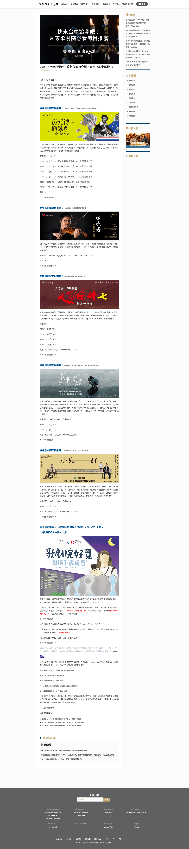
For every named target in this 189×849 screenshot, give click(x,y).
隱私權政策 (97, 839)
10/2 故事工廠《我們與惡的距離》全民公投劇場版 (81, 366)
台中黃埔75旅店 (141, 812)
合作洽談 (68, 839)
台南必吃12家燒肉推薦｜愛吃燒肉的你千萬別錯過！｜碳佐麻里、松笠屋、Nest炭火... (138, 44)
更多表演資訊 (48, 198)
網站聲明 (78, 839)
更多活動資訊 (48, 619)
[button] (142, 4)
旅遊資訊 (106, 4)
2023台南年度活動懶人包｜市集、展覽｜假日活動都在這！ (62, 759)
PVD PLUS (110, 843)
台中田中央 (108, 812)
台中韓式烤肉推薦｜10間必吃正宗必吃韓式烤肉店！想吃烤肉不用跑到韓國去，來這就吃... (138, 54)
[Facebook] (120, 839)
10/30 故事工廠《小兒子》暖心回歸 (75, 451)
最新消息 (64, 4)
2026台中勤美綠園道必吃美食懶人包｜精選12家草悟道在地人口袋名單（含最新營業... (138, 33)
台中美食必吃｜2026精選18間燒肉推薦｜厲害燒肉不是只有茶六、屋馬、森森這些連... (138, 23)
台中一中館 (76, 812)
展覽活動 (131, 85)
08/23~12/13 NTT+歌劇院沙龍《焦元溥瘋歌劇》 (80, 109)
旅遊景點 (95, 4)
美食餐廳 (83, 4)
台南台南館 (49, 818)
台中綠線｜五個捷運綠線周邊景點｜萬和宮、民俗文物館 (61, 726)
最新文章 (74, 4)
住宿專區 (116, 4)
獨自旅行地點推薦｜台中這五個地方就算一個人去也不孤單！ (63, 722)
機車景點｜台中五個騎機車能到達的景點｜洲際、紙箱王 (61, 719)
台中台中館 (48, 812)
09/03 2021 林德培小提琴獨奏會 (74, 208)
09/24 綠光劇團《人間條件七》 (74, 276)
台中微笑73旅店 (130, 812)
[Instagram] (114, 839)
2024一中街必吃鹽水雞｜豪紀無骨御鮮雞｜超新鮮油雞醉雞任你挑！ (65, 750)
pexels (115, 651)
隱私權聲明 (88, 839)
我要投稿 (59, 839)
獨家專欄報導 (127, 4)
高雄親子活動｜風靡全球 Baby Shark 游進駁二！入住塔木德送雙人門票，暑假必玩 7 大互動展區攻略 (77, 755)
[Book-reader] (107, 839)
